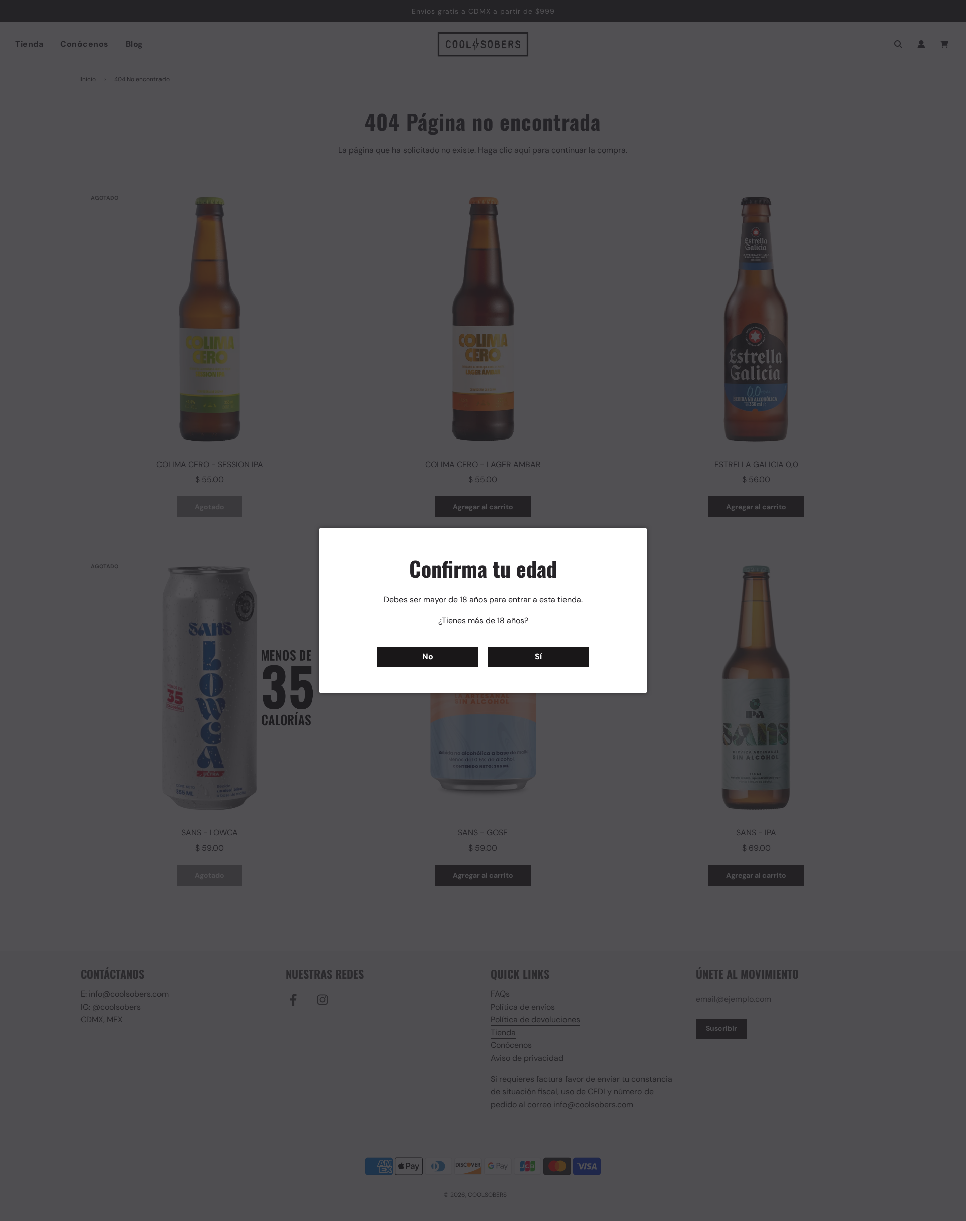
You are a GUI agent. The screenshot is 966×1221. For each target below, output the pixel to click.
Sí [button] (538, 656)
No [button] (427, 656)
